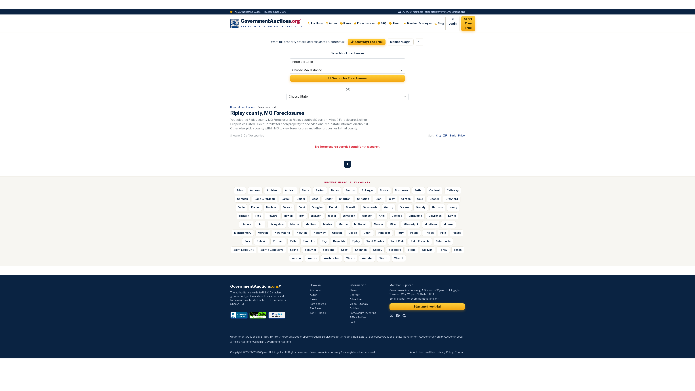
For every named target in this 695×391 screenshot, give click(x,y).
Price (461, 135)
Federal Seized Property (296, 336)
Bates (335, 190)
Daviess (271, 207)
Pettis (414, 232)
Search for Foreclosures (349, 78)
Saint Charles (375, 241)
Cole (420, 199)
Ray (324, 241)
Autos (333, 23)
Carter (301, 199)
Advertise (356, 299)
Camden (242, 199)
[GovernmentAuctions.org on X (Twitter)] (391, 315)
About (396, 23)
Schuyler (310, 249)
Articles (354, 308)
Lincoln (246, 224)
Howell (288, 215)
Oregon (337, 232)
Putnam (278, 241)
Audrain (290, 190)
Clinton (406, 199)
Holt (258, 215)
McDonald (360, 224)
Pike (443, 232)
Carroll (285, 199)
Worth (383, 258)
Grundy (420, 207)
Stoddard (395, 249)
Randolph (309, 241)
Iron (301, 215)
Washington (332, 258)
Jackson (316, 215)
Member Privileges (419, 23)
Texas (458, 249)
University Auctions (443, 336)
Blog (441, 23)
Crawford (452, 199)
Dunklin (334, 207)
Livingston (277, 224)
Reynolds (339, 241)
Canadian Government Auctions (272, 341)
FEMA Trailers (358, 317)
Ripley (356, 241)
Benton (350, 190)
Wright (398, 258)
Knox (382, 215)
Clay (392, 199)
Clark (379, 199)
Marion (343, 224)
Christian (363, 199)
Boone (384, 190)
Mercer (378, 224)
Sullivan (427, 249)
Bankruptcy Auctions (381, 336)
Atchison (272, 190)
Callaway (453, 190)
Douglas (317, 207)
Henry (453, 207)
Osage (352, 232)
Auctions (317, 23)
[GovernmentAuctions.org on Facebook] (398, 315)
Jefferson (349, 215)
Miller (393, 224)
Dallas (255, 207)
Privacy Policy (445, 352)
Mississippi (411, 224)
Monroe (448, 224)
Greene (404, 207)
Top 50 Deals (318, 312)
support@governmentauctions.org (418, 298)
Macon (294, 224)
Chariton (344, 199)
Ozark (367, 232)
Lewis (452, 215)
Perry (400, 232)
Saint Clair (397, 241)
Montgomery (242, 232)
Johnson (367, 215)
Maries (327, 224)
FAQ (383, 23)
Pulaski (261, 241)
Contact (355, 294)
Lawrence (435, 215)
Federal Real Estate (355, 336)
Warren (312, 258)
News (353, 290)
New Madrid (282, 232)
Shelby (377, 249)
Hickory (244, 215)
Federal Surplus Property (327, 336)
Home (233, 107)
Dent (302, 207)
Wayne (350, 258)
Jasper (332, 215)
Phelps (429, 232)
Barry (305, 190)
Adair (239, 190)
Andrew (255, 190)
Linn (260, 224)
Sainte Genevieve (271, 249)
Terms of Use (427, 352)
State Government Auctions (413, 336)
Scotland (328, 249)
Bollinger (367, 190)
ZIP (445, 135)
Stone (412, 249)
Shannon (361, 249)
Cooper (434, 199)
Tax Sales (315, 308)
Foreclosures (366, 23)
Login (452, 23)
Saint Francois (420, 241)
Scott (345, 249)
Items (347, 23)
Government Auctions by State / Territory (255, 336)
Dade (241, 207)
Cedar (328, 199)
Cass (315, 199)
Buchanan (401, 190)
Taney (443, 249)
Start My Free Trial (369, 42)
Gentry (388, 207)
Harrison (437, 207)
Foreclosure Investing (363, 312)
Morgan (263, 232)
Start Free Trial (468, 23)
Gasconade (370, 207)
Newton (301, 232)
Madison (311, 224)
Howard (272, 215)
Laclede (397, 215)
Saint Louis (443, 241)
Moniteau (430, 224)
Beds (453, 135)
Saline (294, 249)
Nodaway (319, 232)
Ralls (293, 241)
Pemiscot (384, 232)
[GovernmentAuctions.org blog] (404, 315)
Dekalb (287, 207)
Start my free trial (427, 306)
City (438, 135)
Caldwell (434, 190)
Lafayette (415, 215)
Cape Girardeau (264, 199)
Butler (418, 190)
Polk (247, 241)
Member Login (400, 42)
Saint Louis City (243, 249)
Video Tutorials (359, 303)
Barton (320, 190)
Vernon (296, 258)
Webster (367, 258)
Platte (456, 232)
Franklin (351, 207)
